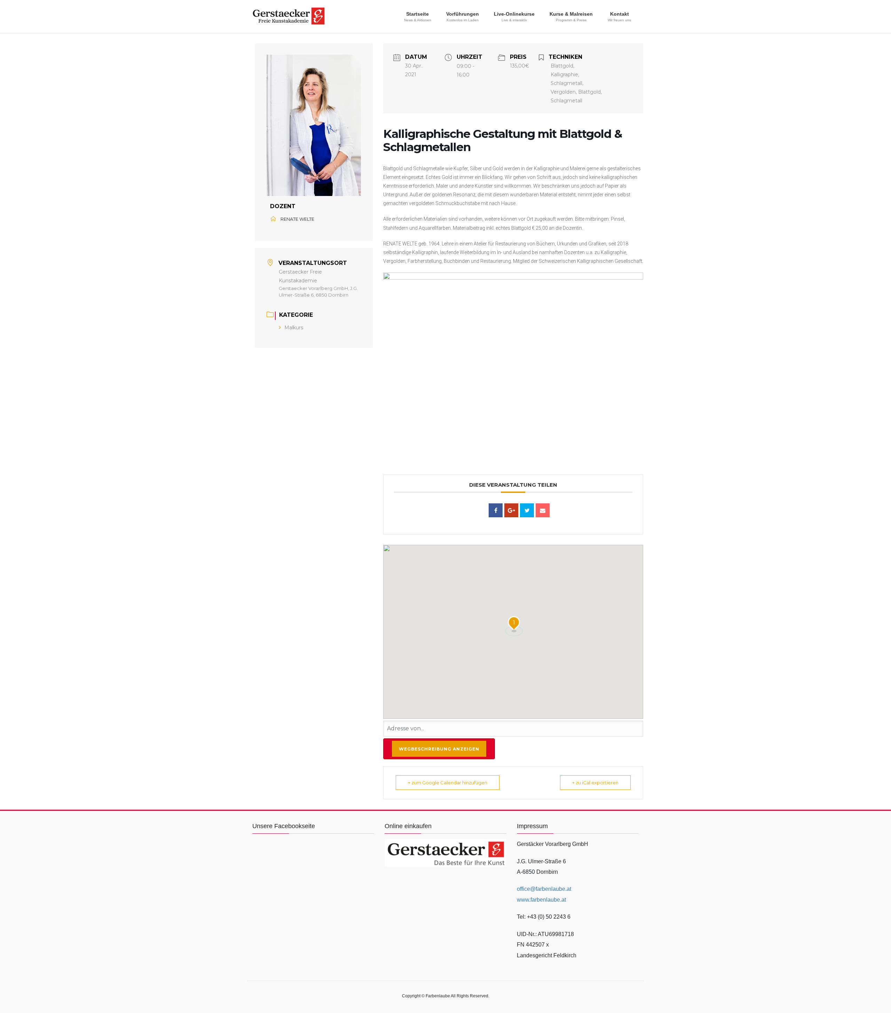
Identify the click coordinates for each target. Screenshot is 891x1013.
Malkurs (293, 327)
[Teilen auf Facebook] (496, 510)
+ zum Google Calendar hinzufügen (447, 782)
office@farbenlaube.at (544, 889)
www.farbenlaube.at (541, 900)
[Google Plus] (511, 510)
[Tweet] (527, 510)
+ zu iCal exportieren (595, 782)
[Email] (543, 510)
